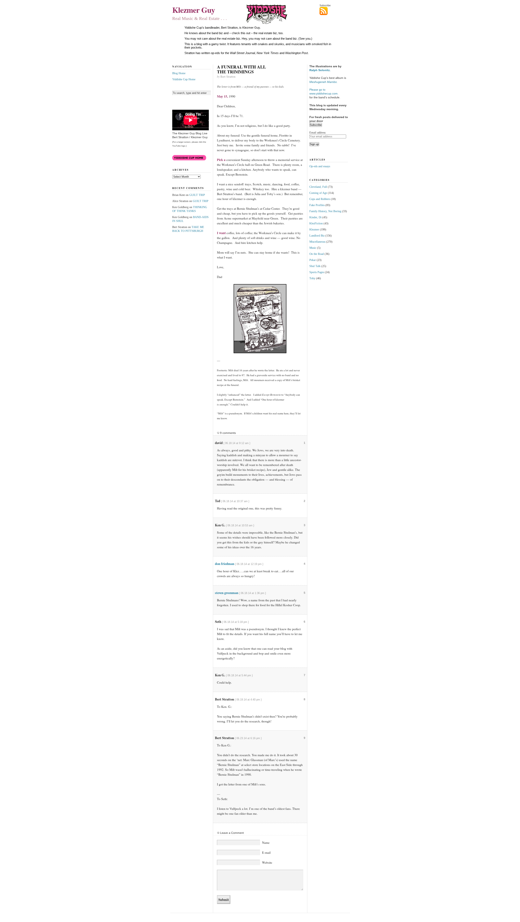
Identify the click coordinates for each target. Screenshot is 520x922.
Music (312, 247)
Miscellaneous (317, 241)
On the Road (316, 253)
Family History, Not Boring (325, 211)
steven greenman (226, 592)
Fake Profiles (317, 205)
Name (266, 843)
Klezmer (314, 229)
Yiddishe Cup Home (183, 79)
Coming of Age (318, 192)
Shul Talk (315, 266)
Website (267, 862)
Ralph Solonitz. (319, 70)
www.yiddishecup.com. (323, 93)
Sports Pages (316, 272)
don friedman (224, 563)
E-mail (266, 852)
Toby (312, 278)
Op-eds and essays (319, 166)
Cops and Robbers (319, 199)
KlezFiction (316, 223)
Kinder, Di (315, 217)
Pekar (312, 260)
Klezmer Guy (193, 9)
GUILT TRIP (197, 195)
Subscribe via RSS (334, 11)
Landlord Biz (317, 235)
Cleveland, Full (318, 186)
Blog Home (178, 73)
